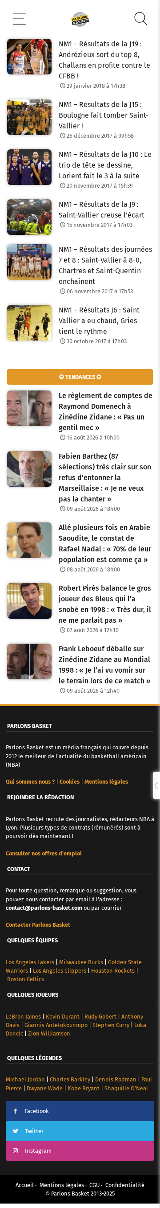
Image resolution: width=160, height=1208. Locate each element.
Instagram (38, 1150)
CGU (94, 1185)
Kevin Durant (63, 1016)
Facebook (37, 1111)
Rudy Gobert (100, 1016)
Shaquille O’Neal (126, 1088)
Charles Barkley (70, 1079)
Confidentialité (124, 1185)
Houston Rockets (113, 970)
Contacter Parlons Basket (38, 924)
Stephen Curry (110, 1025)
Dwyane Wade (45, 1088)
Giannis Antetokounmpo (56, 1025)
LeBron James (23, 1016)
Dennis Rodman (115, 1079)
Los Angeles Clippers (59, 970)
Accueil (25, 1185)
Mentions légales (62, 1185)
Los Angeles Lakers (30, 962)
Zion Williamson (49, 1033)
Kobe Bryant (84, 1088)
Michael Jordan (25, 1079)
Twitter (34, 1131)
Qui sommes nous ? (30, 781)
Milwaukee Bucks (81, 962)
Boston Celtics (25, 979)
